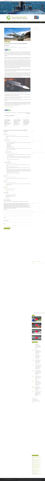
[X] (6, 50)
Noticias (5, 22)
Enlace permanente (14, 141)
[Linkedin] (7, 50)
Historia (9, 22)
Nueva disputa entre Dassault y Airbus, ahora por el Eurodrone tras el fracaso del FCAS (36, 471)
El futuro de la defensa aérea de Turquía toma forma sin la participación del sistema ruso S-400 (17, 121)
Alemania (9, 47)
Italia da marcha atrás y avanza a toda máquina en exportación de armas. (24, 113)
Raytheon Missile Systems (20, 47)
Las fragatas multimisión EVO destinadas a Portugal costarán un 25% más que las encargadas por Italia (36, 460)
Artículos (12, 22)
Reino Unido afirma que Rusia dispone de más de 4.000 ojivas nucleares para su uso (36, 458)
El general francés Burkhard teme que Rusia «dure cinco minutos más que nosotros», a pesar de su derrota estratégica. (38, 383)
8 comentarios (15, 46)
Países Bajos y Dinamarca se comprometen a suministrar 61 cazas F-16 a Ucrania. (36, 474)
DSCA (11, 47)
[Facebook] (5, 50)
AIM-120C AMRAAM (6, 47)
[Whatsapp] (8, 50)
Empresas (19, 22)
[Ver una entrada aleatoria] (40, 22)
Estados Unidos (13, 47)
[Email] (10, 50)
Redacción (9, 46)
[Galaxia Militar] (22, 1)
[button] (6, 22)
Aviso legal (26, 22)
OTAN (17, 47)
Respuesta (7, 138)
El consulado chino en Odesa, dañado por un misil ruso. (10, 112)
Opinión (16, 22)
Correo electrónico (6, 220)
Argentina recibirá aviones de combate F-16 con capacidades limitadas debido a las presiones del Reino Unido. (38, 393)
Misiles (15, 47)
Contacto (22, 22)
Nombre (5, 217)
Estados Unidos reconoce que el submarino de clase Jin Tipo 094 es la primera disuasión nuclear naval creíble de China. (38, 372)
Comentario (5, 209)
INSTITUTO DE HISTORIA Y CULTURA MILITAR (36, 261)
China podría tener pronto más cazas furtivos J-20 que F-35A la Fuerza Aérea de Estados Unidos (26, 121)
